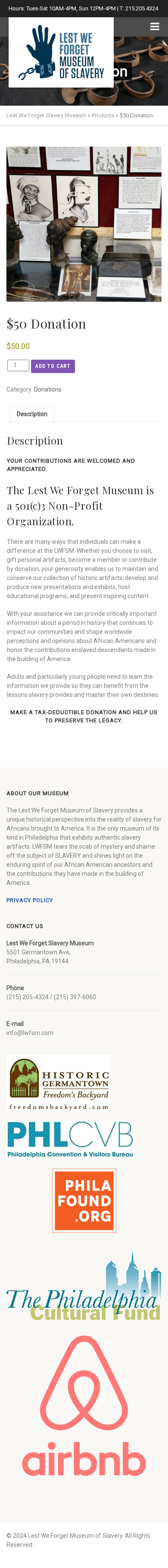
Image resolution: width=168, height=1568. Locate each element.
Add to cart (53, 366)
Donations (48, 389)
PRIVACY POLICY (29, 900)
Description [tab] (32, 414)
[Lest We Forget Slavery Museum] (61, 52)
